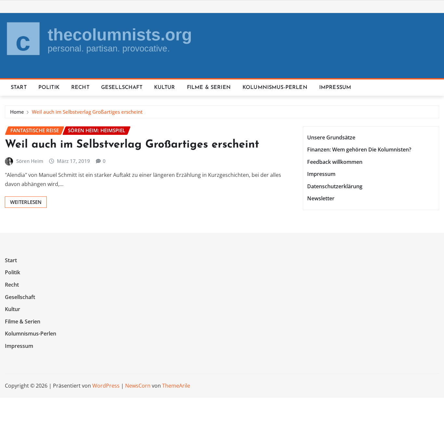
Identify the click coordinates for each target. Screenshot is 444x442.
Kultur (164, 87)
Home (17, 111)
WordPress (106, 385)
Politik (48, 87)
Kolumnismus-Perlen (274, 87)
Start (19, 87)
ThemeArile (176, 385)
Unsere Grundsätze (331, 137)
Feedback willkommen (334, 161)
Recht (80, 87)
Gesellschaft (121, 87)
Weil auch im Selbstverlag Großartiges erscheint (87, 111)
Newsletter (320, 198)
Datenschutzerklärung (334, 186)
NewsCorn (137, 385)
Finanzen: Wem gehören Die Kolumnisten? (359, 149)
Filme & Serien (209, 87)
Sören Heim (29, 161)
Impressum (335, 87)
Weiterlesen (26, 202)
